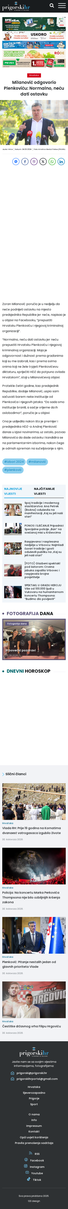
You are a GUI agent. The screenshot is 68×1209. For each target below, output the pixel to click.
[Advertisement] (34, 200)
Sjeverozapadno (34, 1093)
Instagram (37, 1167)
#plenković (13, 470)
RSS (37, 1154)
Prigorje (34, 1098)
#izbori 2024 (14, 462)
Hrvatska (34, 75)
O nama (34, 1114)
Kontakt (34, 1131)
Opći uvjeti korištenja (34, 1137)
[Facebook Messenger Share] (15, 161)
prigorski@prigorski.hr (32, 1073)
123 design (34, 1201)
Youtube (37, 1173)
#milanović (37, 462)
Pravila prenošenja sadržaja (34, 1143)
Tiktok (37, 1180)
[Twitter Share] (43, 161)
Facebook (37, 1160)
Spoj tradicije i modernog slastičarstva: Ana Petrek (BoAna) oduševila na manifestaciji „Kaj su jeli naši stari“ (44, 509)
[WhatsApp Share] (52, 161)
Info (34, 1120)
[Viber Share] (34, 161)
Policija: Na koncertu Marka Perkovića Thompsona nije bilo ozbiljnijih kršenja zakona (31, 897)
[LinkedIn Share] (61, 161)
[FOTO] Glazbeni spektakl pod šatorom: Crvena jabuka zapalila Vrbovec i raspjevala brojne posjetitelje (42, 570)
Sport (34, 1104)
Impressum (34, 1126)
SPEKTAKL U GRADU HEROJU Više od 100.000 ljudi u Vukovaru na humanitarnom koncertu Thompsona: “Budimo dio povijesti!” (44, 592)
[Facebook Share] (25, 161)
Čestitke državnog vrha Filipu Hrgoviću (31, 1026)
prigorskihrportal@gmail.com (37, 1079)
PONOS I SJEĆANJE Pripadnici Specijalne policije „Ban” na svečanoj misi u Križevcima (44, 529)
